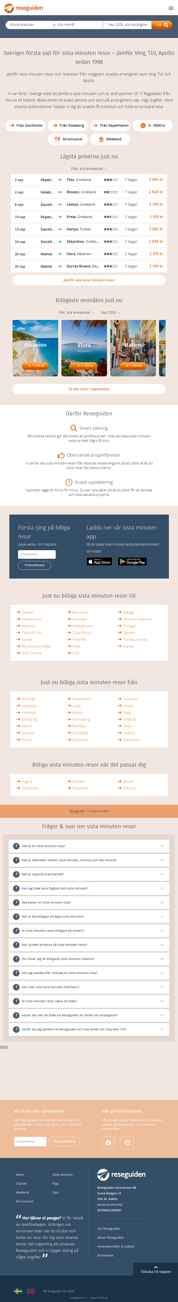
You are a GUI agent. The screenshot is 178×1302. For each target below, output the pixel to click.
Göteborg (28, 706)
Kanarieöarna (31, 619)
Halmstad (28, 713)
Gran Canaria (31, 653)
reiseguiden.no (78, 1297)
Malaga (128, 612)
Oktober (78, 781)
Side (75, 653)
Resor (20, 1175)
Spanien (27, 612)
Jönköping (29, 719)
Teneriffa (79, 640)
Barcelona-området (36, 646)
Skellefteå (79, 733)
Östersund (131, 740)
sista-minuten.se (99, 1297)
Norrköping (81, 719)
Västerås (129, 719)
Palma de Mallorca (137, 619)
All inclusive (24, 1201)
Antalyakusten (83, 626)
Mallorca (28, 626)
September (30, 788)
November (80, 788)
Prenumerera (34, 565)
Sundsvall (130, 699)
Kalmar (26, 726)
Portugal (129, 626)
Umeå (127, 706)
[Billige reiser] (31, 1291)
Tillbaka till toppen (155, 1272)
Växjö (127, 726)
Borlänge (28, 699)
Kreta (76, 646)
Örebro (128, 733)
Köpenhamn (81, 699)
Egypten (129, 633)
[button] (29, 25)
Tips (56, 1192)
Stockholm (80, 740)
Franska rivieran (135, 640)
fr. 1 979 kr (134, 366)
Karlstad (27, 733)
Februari (129, 788)
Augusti (27, 781)
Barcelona (80, 612)
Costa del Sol (31, 633)
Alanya (128, 646)
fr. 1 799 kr (36, 366)
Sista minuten (63, 1175)
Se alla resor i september (89, 389)
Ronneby (79, 726)
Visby (127, 713)
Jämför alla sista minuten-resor (89, 280)
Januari (128, 781)
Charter (21, 1184)
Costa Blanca (82, 633)
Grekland (79, 619)
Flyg (55, 1184)
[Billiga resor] (18, 1291)
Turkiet (26, 640)
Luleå (76, 706)
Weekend (22, 1192)
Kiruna (26, 740)
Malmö (77, 713)
